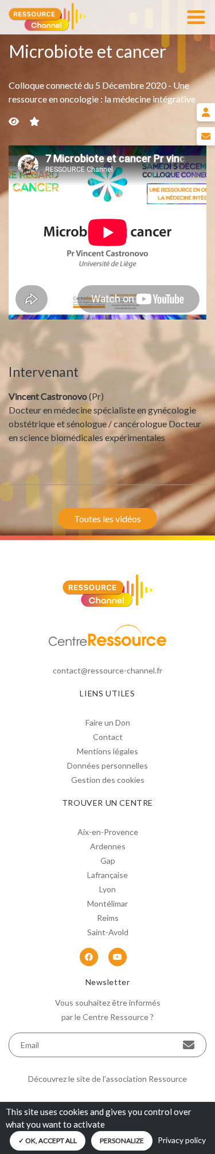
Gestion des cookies (107, 780)
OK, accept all (50, 1140)
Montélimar (107, 903)
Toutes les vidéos (107, 518)
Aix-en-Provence (107, 832)
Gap (107, 860)
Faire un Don (107, 722)
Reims (108, 918)
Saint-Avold (107, 932)
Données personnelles (107, 765)
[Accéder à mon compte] (206, 112)
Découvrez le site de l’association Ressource (107, 1079)
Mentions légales (107, 751)
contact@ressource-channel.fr (107, 670)
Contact (108, 737)
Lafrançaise (107, 875)
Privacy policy (182, 1140)
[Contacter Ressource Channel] (206, 136)
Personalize (122, 1140)
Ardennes (108, 846)
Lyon (107, 889)
